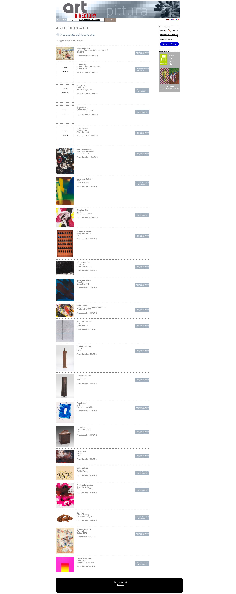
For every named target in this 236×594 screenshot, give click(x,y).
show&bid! (171, 58)
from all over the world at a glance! (169, 37)
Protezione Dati (120, 582)
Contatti (120, 584)
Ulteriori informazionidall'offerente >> (142, 52)
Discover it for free (169, 44)
